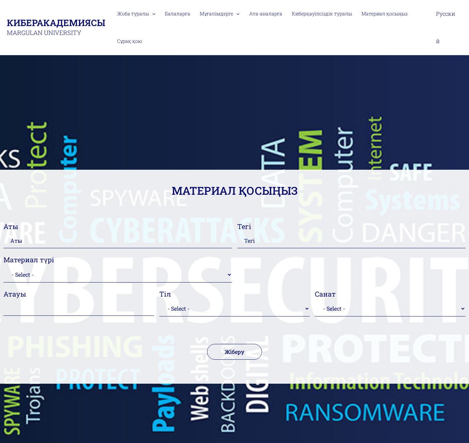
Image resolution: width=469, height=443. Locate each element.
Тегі (244, 226)
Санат (325, 293)
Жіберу (234, 351)
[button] (152, 13)
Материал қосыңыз (385, 13)
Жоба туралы (133, 13)
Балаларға (177, 13)
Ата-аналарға (265, 13)
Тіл (165, 293)
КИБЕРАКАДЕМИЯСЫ (56, 22)
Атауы (14, 293)
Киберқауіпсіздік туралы (322, 13)
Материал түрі (28, 259)
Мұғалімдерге (216, 13)
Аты (10, 226)
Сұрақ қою (129, 41)
